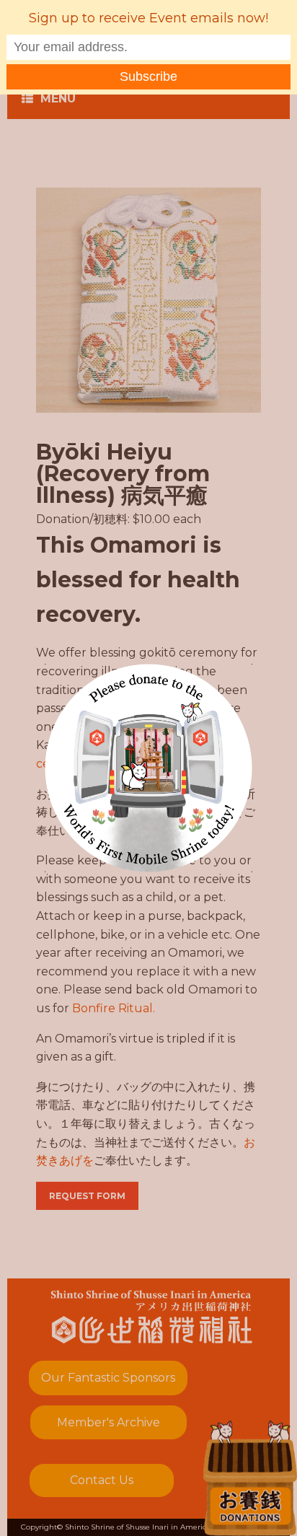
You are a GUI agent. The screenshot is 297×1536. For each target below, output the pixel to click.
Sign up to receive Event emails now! (148, 18)
